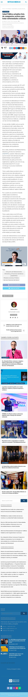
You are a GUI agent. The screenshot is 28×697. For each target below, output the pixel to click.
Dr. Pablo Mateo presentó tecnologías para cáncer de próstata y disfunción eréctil (17, 641)
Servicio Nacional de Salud (8, 27)
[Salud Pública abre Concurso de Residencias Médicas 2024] (4, 653)
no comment (15, 21)
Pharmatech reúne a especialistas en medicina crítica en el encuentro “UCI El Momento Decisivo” (14, 441)
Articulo (12, 383)
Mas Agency (11, 630)
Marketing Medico (20, 383)
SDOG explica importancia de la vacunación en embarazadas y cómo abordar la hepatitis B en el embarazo (14, 595)
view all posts (13, 314)
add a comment (8, 295)
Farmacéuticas (13, 437)
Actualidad (5, 11)
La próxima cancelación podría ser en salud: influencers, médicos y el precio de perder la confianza (12, 388)
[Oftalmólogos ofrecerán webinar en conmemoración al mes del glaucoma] (4, 649)
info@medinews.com (11, 628)
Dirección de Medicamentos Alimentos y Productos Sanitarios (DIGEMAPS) (13, 23)
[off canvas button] (2, 2)
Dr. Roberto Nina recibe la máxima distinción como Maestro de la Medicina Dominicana (14, 467)
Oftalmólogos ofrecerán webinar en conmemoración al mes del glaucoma (17, 647)
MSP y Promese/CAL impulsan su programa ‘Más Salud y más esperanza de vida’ (14, 584)
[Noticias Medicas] (14, 680)
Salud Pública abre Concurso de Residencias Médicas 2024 (16, 654)
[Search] (26, 2)
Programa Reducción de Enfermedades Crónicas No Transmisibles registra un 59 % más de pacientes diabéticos (13, 566)
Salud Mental (5, 357)
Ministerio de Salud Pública (8, 26)
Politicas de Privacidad (14, 684)
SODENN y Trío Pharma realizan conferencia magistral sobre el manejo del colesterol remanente (12, 415)
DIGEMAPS (6, 154)
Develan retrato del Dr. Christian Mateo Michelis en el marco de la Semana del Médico (14, 492)
